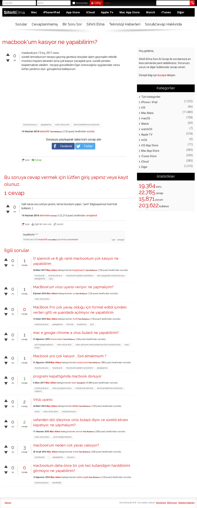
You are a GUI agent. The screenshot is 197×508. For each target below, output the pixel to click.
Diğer (180, 12)
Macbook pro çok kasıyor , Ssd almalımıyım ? (69, 356)
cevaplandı (91, 215)
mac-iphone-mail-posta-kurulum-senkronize (98, 344)
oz (74, 293)
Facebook (66, 146)
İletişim (8, 503)
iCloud (90, 12)
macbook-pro (30, 124)
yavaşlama (46, 124)
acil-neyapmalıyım (44, 344)
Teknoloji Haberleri (124, 24)
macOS (145, 118)
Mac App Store (129, 12)
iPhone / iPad (149, 102)
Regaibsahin (78, 270)
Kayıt (107, 3)
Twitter (88, 146)
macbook (39, 275)
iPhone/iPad (51, 12)
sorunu (70, 457)
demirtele (45, 215)
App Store (73, 12)
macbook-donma (84, 388)
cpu (51, 278)
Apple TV (146, 134)
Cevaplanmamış (45, 24)
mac (126, 344)
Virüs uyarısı (43, 400)
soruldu (91, 131)
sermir (79, 431)
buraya (162, 75)
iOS (143, 107)
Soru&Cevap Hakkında (163, 24)
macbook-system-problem (79, 275)
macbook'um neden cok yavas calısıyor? (66, 445)
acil (92, 324)
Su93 (75, 319)
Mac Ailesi (51, 270)
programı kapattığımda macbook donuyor (67, 376)
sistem (38, 391)
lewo (73, 383)
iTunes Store (149, 156)
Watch (150, 12)
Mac (34, 12)
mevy (75, 452)
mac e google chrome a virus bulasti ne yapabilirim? (76, 333)
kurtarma (81, 324)
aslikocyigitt (82, 477)
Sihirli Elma (95, 24)
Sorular (21, 24)
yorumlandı (73, 239)
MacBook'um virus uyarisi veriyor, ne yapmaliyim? (73, 287)
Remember (82, 3)
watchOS (146, 129)
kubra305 (44, 131)
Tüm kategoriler (150, 96)
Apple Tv (107, 12)
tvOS (144, 140)
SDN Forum (172, 503)
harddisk (56, 482)
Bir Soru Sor (72, 24)
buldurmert (82, 362)
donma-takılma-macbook (86, 124)
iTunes (166, 12)
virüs (37, 347)
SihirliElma (161, 503)
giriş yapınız (93, 177)
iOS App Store (149, 145)
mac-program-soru (62, 388)
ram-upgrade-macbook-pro (111, 275)
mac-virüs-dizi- (62, 124)
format (70, 324)
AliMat (75, 406)
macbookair (56, 339)
